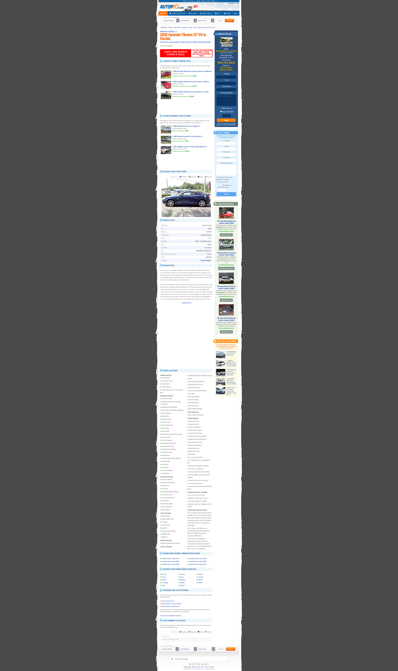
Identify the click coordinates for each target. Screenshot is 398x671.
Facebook (184, 176)
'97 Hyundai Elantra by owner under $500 (226, 222)
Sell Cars (193, 13)
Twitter (201, 176)
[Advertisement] (186, 107)
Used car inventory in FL (168, 601)
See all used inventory (227, 53)
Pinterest (209, 176)
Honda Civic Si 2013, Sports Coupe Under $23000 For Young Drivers (231, 391)
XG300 (200, 580)
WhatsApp (193, 176)
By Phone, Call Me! (223, 182)
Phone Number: (226, 86)
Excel (163, 585)
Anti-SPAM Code (226, 185)
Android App (187, 667)
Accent (164, 574)
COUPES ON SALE (226, 300)
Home (164, 13)
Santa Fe (183, 580)
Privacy (207, 667)
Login (237, 3)
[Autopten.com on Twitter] (199, 664)
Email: (226, 80)
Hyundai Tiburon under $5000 (197, 561)
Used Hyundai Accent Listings (226, 265)
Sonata (182, 583)
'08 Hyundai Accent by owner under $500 (226, 254)
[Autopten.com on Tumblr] (205, 664)
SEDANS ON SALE (226, 235)
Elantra (164, 580)
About (199, 667)
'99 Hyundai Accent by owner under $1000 (226, 287)
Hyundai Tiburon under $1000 (170, 558)
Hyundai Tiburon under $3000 (170, 564)
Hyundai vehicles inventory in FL (170, 606)
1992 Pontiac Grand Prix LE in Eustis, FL (188, 136)
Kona (181, 577)
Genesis (182, 574)
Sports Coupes (206, 260)
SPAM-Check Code (226, 108)
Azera (164, 577)
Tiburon (182, 585)
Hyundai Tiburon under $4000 (197, 558)
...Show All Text (185, 303)
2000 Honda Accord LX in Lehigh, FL (186, 126)
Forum (228, 13)
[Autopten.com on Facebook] (190, 664)
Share (232, 3)
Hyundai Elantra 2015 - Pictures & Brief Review (231, 353)
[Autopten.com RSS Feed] (208, 664)
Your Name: (226, 140)
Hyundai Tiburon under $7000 (197, 564)
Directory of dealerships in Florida (171, 616)
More (235, 13)
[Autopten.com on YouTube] (202, 664)
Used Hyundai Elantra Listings (226, 231)
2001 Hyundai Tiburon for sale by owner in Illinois (191, 81)
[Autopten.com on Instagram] (196, 664)
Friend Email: (226, 157)
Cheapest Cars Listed (178, 13)
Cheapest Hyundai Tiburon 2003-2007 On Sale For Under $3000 (231, 363)
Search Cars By (207, 13)
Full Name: (226, 74)
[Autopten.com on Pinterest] (193, 664)
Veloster (200, 577)
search (229, 20)
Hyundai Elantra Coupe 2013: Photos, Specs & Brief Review (231, 372)
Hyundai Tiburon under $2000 (170, 561)
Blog (218, 13)
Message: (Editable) (226, 93)
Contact (212, 667)
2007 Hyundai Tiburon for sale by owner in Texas (191, 92)
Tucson (200, 574)
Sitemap (194, 667)
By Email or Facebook (223, 179)
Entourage (165, 583)
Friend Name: (226, 152)
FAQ (203, 667)
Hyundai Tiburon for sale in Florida (171, 604)
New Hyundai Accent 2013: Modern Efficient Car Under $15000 (231, 381)
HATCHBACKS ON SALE (226, 268)
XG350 (200, 583)
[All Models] (189, 20)
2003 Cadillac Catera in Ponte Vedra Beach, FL (190, 147)
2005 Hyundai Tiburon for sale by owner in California (192, 71)
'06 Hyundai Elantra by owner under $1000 (226, 319)
